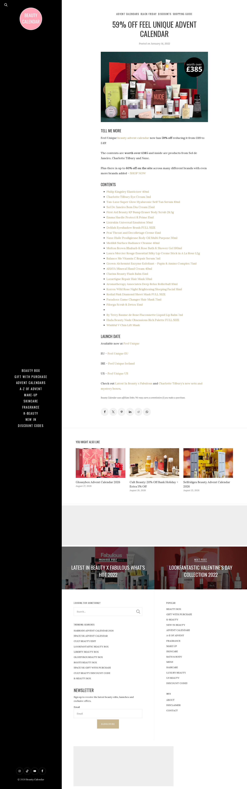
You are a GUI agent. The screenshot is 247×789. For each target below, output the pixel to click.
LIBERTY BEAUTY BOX (86, 651)
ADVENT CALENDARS (178, 630)
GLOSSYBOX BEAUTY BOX (88, 657)
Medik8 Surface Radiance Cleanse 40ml (133, 243)
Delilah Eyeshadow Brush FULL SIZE (130, 227)
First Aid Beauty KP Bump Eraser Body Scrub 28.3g (140, 212)
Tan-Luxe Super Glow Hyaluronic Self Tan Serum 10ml (143, 202)
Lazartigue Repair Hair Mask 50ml (129, 279)
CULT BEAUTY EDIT (85, 641)
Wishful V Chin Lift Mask (123, 325)
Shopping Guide (182, 14)
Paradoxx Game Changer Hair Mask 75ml (133, 299)
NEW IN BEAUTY (175, 624)
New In (31, 419)
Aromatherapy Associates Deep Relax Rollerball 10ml (142, 284)
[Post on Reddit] (138, 412)
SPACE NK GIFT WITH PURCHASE (92, 667)
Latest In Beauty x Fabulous (133, 383)
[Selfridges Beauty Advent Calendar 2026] (208, 463)
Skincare (31, 401)
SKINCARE (172, 651)
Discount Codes (31, 425)
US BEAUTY (172, 677)
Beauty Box (31, 370)
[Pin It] (122, 412)
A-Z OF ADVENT (31, 388)
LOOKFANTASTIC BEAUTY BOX (91, 646)
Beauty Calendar (35, 779)
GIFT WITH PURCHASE (179, 614)
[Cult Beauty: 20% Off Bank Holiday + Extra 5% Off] (154, 463)
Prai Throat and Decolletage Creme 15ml (133, 232)
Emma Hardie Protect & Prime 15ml (130, 217)
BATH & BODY (174, 656)
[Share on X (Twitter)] (113, 412)
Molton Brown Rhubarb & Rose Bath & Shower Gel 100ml (144, 248)
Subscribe (108, 724)
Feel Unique (132, 343)
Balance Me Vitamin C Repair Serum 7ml (133, 258)
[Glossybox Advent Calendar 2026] (100, 463)
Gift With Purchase (31, 376)
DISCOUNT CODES (176, 683)
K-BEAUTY (172, 619)
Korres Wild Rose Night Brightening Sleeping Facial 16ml (144, 289)
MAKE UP (171, 646)
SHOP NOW (138, 173)
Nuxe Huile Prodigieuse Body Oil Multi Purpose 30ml (141, 238)
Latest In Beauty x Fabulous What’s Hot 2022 (108, 571)
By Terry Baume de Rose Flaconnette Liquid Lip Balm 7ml (144, 315)
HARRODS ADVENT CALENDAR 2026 (93, 630)
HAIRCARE (172, 667)
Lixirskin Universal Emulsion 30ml (129, 222)
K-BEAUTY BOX (82, 678)
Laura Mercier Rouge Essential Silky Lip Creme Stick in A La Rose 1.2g (153, 253)
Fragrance (31, 407)
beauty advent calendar (133, 138)
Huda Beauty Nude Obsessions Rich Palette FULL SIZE (142, 320)
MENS (169, 662)
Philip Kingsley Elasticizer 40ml (127, 191)
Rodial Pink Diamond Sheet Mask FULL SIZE (136, 294)
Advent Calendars (31, 382)
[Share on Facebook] (105, 412)
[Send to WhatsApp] (147, 412)
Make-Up (31, 395)
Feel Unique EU (118, 353)
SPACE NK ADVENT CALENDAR (91, 635)
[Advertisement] (154, 525)
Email (77, 707)
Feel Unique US (118, 373)
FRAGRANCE (173, 640)
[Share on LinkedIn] (130, 412)
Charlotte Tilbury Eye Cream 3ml (128, 196)
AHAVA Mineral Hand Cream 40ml (129, 268)
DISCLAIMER (173, 705)
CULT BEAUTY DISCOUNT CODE (92, 673)
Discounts (164, 14)
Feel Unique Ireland (121, 363)
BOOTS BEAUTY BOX (85, 662)
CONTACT (172, 710)
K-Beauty (31, 413)
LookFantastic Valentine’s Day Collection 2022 (200, 571)
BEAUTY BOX (173, 609)
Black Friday (149, 14)
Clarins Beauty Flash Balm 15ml (127, 274)
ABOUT (170, 699)
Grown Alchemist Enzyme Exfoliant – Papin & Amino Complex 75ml (151, 263)
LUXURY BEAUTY (176, 672)
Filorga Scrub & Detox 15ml (124, 304)
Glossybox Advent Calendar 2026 (98, 482)
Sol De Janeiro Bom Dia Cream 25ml (130, 207)
